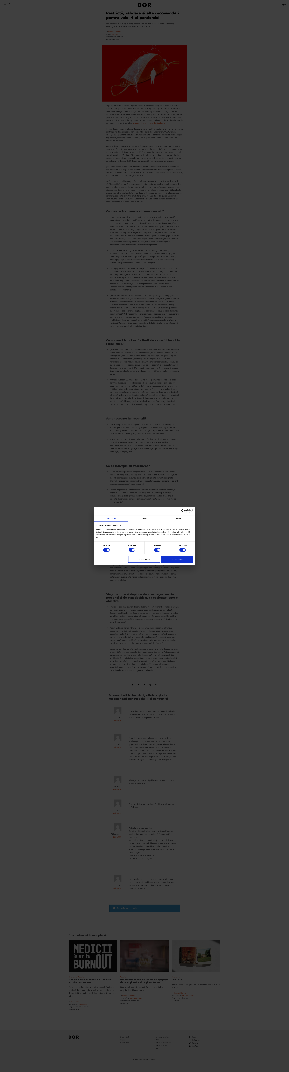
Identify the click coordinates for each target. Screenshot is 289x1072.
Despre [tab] (178, 518)
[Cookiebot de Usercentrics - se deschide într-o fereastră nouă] (183, 511)
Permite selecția (144, 559)
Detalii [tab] (144, 518)
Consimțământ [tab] (110, 518)
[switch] (132, 550)
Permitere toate (177, 559)
